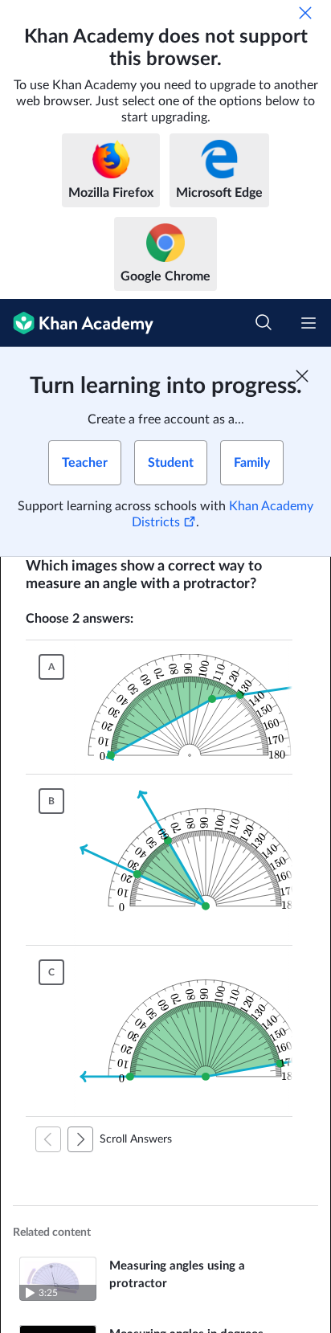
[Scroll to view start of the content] (48, 1139)
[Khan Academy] (76, 323)
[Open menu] (308, 323)
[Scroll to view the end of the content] (80, 1139)
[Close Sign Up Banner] (302, 376)
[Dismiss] (305, 13)
